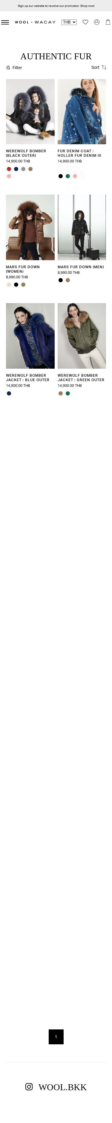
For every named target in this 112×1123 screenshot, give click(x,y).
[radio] (9, 169)
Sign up (23, 5)
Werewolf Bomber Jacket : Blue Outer (28, 377)
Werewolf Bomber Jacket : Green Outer (81, 377)
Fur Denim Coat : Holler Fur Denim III (79, 153)
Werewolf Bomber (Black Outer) (26, 153)
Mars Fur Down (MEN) (81, 267)
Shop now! (87, 5)
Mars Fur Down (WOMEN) (23, 269)
